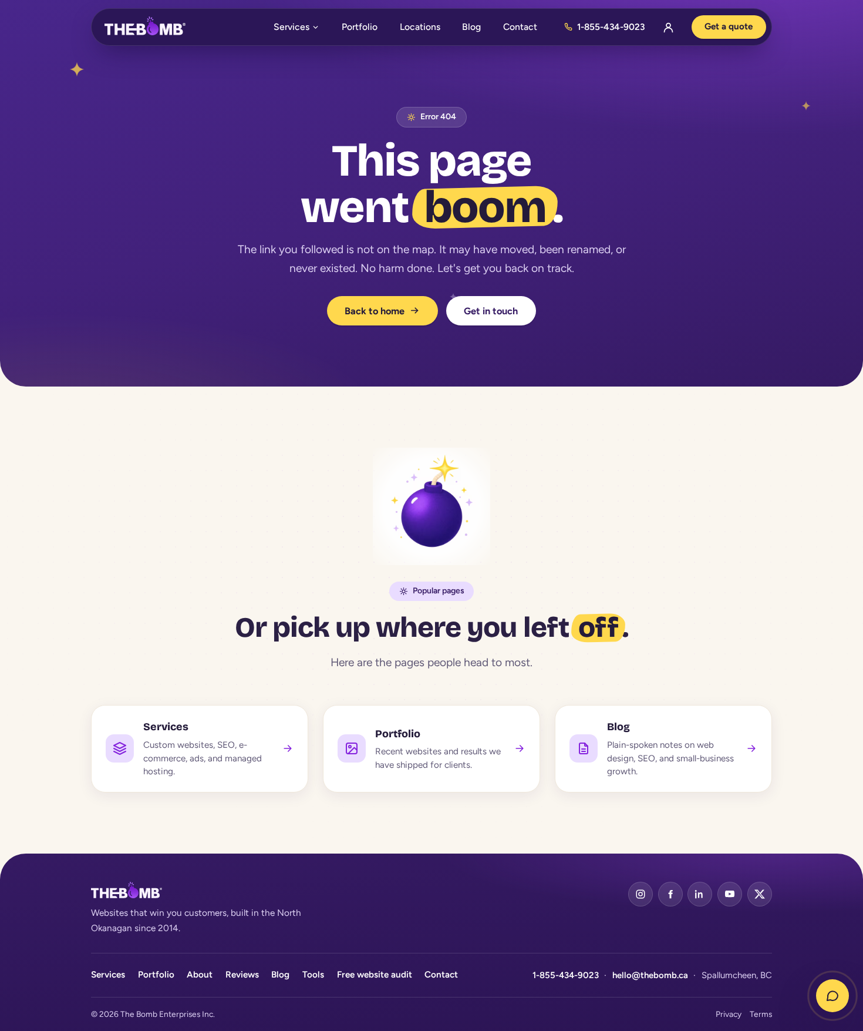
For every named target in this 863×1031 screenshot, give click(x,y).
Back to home (375, 311)
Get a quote (728, 26)
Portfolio (359, 26)
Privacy (728, 1014)
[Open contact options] (832, 995)
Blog (471, 26)
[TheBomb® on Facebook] (670, 894)
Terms (761, 1014)
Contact (520, 26)
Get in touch (491, 311)
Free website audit (374, 974)
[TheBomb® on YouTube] (729, 894)
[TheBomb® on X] (759, 894)
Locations (420, 26)
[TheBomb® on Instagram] (640, 894)
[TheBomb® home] (145, 27)
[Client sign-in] (668, 27)
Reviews (242, 974)
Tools (313, 974)
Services (291, 26)
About (200, 974)
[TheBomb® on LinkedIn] (699, 894)
